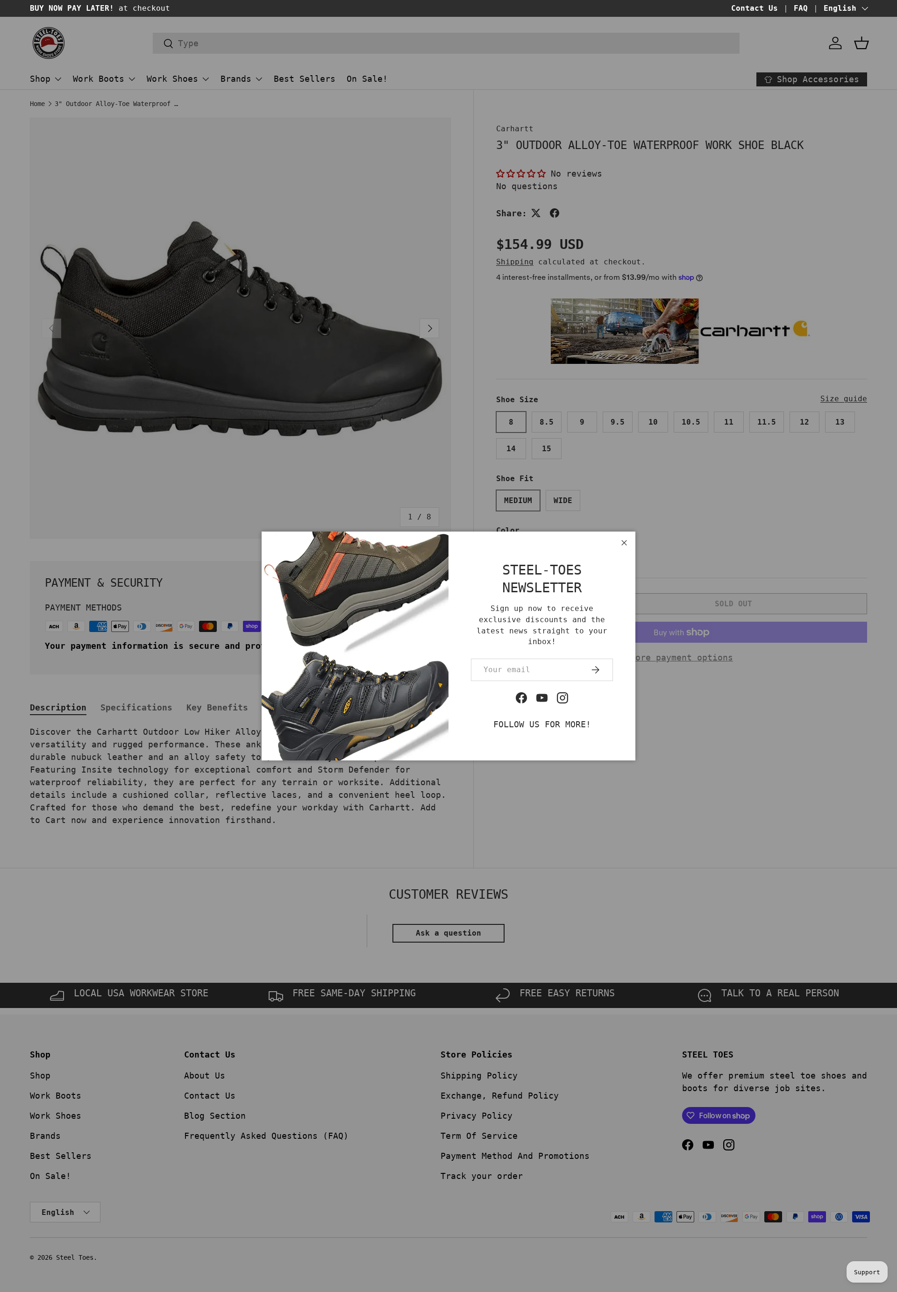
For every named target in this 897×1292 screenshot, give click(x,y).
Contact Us (754, 8)
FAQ (801, 8)
